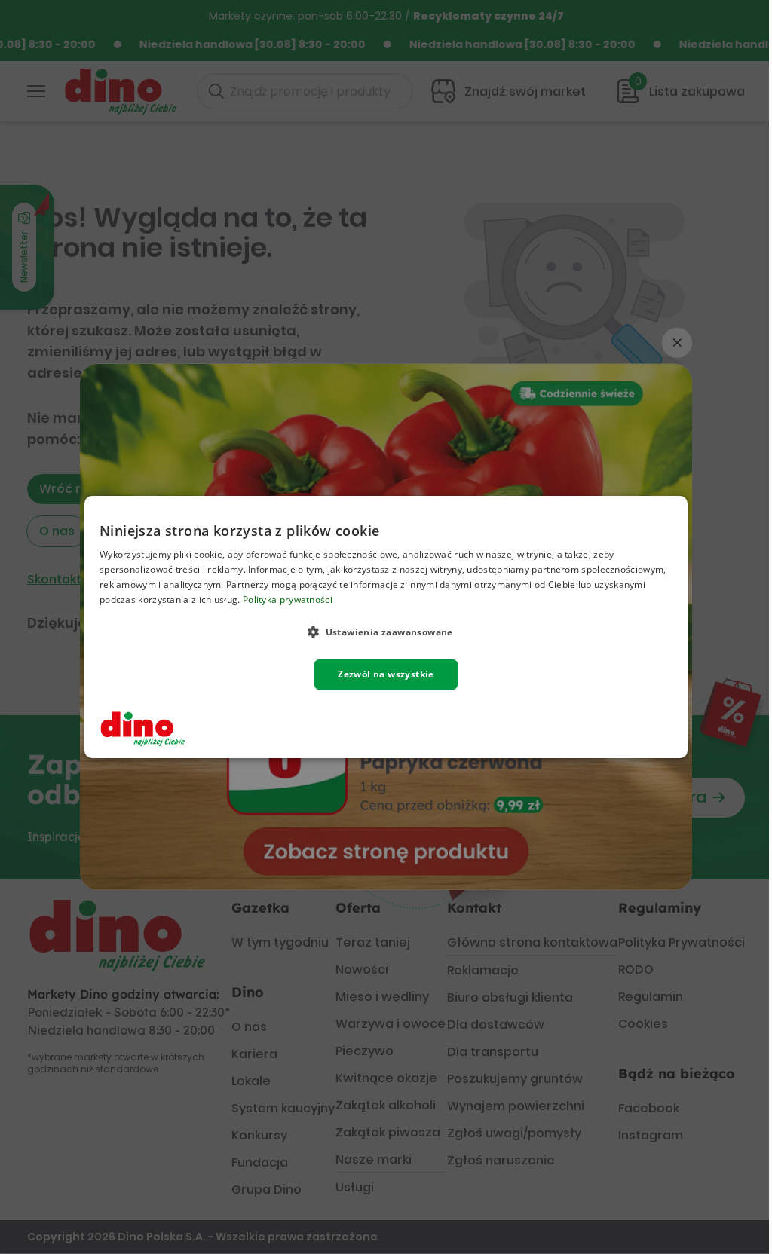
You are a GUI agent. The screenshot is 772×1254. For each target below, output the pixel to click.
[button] (386, 631)
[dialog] (386, 627)
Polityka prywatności (287, 599)
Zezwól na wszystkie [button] (386, 674)
